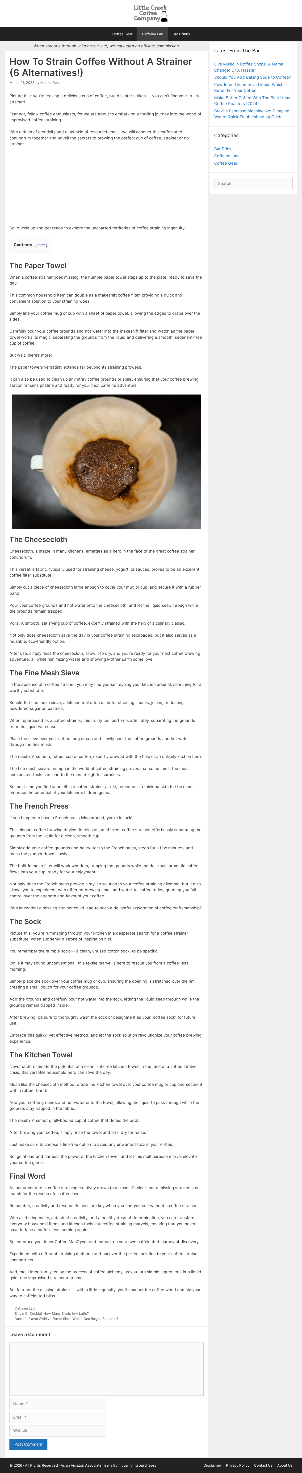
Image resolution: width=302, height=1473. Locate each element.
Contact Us (263, 1465)
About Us (285, 1465)
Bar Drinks (181, 34)
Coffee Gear (122, 34)
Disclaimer (212, 1465)
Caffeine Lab (152, 34)
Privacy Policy (237, 1465)
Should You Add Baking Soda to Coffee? (252, 77)
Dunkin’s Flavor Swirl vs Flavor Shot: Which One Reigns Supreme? (66, 1319)
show (41, 245)
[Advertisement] (106, 186)
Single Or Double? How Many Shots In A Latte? (52, 1313)
